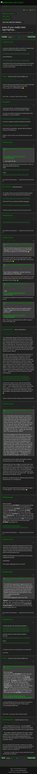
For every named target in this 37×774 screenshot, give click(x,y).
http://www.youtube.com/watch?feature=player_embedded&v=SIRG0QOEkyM (15, 526)
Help (11, 768)
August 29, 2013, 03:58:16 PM (9, 79)
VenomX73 (6, 102)
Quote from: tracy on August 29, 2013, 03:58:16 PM (18, 244)
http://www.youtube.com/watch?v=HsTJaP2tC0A (16, 627)
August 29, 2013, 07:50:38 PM (9, 104)
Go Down (4, 37)
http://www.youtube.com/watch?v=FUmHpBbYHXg (16, 378)
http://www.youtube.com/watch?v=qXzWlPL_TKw (16, 629)
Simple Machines (22, 770)
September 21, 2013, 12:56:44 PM (10, 722)
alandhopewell (8, 720)
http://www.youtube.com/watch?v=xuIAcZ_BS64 (16, 174)
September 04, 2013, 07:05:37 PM (10, 332)
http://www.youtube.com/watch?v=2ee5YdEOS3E (16, 118)
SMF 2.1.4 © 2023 (14, 770)
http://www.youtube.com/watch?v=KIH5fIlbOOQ (16, 376)
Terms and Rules (17, 768)
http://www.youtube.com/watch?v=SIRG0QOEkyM (16, 222)
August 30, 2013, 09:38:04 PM (9, 218)
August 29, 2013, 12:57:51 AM (9, 44)
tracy (4, 76)
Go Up (3, 758)
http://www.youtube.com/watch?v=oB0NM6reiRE (16, 631)
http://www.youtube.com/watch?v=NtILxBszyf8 (15, 125)
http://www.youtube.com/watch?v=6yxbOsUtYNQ (16, 60)
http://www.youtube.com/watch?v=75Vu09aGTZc (16, 379)
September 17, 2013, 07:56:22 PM (10, 622)
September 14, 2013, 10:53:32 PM (10, 500)
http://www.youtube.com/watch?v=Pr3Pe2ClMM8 (16, 53)
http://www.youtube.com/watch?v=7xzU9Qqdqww (16, 637)
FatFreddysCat (8, 329)
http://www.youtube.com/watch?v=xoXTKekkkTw (16, 169)
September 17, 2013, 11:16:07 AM (10, 542)
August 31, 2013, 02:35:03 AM (9, 240)
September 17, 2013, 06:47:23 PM (10, 574)
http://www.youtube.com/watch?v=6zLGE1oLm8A (16, 205)
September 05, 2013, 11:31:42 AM (10, 406)
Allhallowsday (8, 142)
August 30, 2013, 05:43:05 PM (9, 189)
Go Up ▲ (25, 768)
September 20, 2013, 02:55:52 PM (10, 661)
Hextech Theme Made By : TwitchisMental (18, 772)
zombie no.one (8, 42)
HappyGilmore (8, 619)
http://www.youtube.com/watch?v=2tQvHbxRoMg (16, 198)
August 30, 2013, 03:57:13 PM (9, 145)
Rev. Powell (7, 187)
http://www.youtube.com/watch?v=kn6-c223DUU (16, 642)
